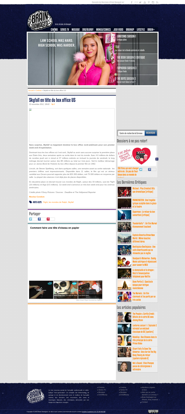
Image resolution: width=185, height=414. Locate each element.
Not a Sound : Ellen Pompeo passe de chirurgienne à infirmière (143, 366)
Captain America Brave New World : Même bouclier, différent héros (144, 238)
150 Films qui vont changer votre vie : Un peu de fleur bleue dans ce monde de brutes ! (128, 173)
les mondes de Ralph (58, 202)
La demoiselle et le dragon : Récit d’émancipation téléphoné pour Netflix (143, 273)
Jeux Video (118, 29)
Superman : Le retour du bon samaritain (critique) (144, 213)
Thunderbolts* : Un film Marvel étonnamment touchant (145, 225)
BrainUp (130, 29)
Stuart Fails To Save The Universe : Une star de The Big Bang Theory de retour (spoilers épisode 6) (144, 353)
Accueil (31, 90)
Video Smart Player (82, 300)
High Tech (141, 43)
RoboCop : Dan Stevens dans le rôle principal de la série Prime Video (145, 340)
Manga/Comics (103, 29)
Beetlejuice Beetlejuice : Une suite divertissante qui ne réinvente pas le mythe (144, 250)
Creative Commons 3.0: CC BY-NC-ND (93, 411)
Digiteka (99, 300)
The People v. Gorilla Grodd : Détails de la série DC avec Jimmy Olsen (144, 317)
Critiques (55, 34)
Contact (145, 402)
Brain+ (151, 29)
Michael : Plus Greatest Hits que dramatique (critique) (144, 190)
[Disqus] (72, 342)
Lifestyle (141, 29)
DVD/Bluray (87, 29)
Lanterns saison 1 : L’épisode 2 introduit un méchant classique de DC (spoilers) (145, 328)
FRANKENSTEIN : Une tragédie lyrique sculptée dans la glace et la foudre (144, 203)
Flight (45, 202)
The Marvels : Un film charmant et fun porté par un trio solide (144, 296)
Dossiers (55, 38)
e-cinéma (55, 43)
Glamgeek (141, 38)
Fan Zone (152, 34)
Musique (76, 29)
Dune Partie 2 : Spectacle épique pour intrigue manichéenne (143, 285)
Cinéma (54, 29)
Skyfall (71, 202)
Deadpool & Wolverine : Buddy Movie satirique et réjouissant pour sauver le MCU (145, 261)
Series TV (64, 29)
